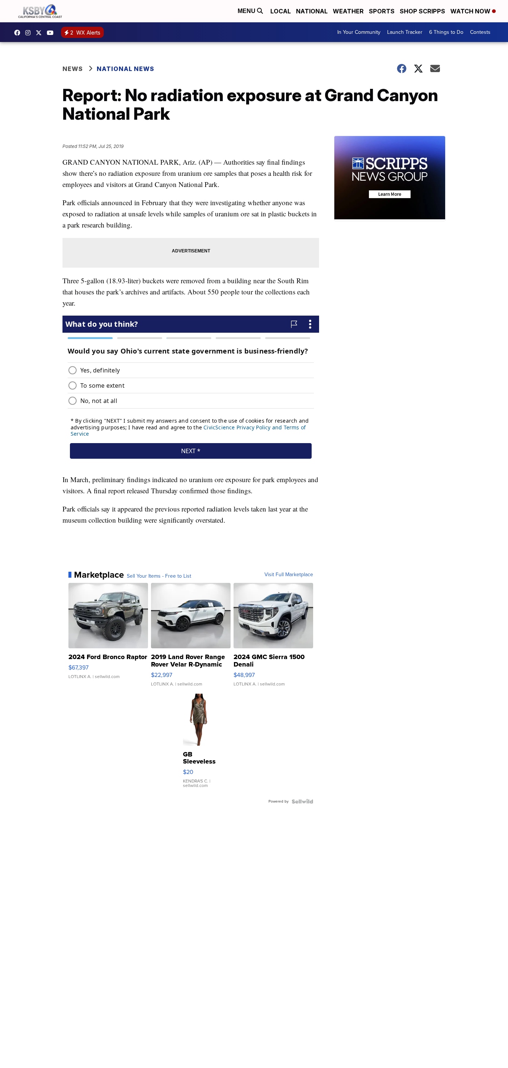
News (72, 68)
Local (280, 11)
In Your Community (358, 32)
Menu (247, 11)
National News (125, 68)
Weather (348, 11)
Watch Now (471, 11)
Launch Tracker (404, 32)
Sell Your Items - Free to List (159, 576)
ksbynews (19, 33)
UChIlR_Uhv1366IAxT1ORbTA (52, 33)
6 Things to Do (446, 32)
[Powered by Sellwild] (302, 801)
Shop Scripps (422, 11)
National (312, 11)
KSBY (40, 33)
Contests (480, 32)
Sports (382, 11)
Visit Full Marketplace (288, 574)
